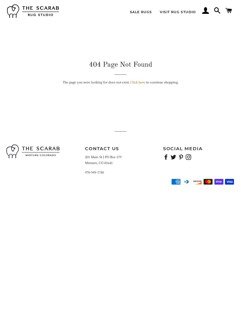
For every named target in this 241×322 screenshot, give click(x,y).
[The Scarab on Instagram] (189, 158)
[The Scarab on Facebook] (166, 158)
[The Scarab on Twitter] (174, 158)
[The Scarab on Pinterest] (181, 158)
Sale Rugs (141, 12)
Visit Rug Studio (178, 12)
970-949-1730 (94, 172)
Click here (137, 82)
